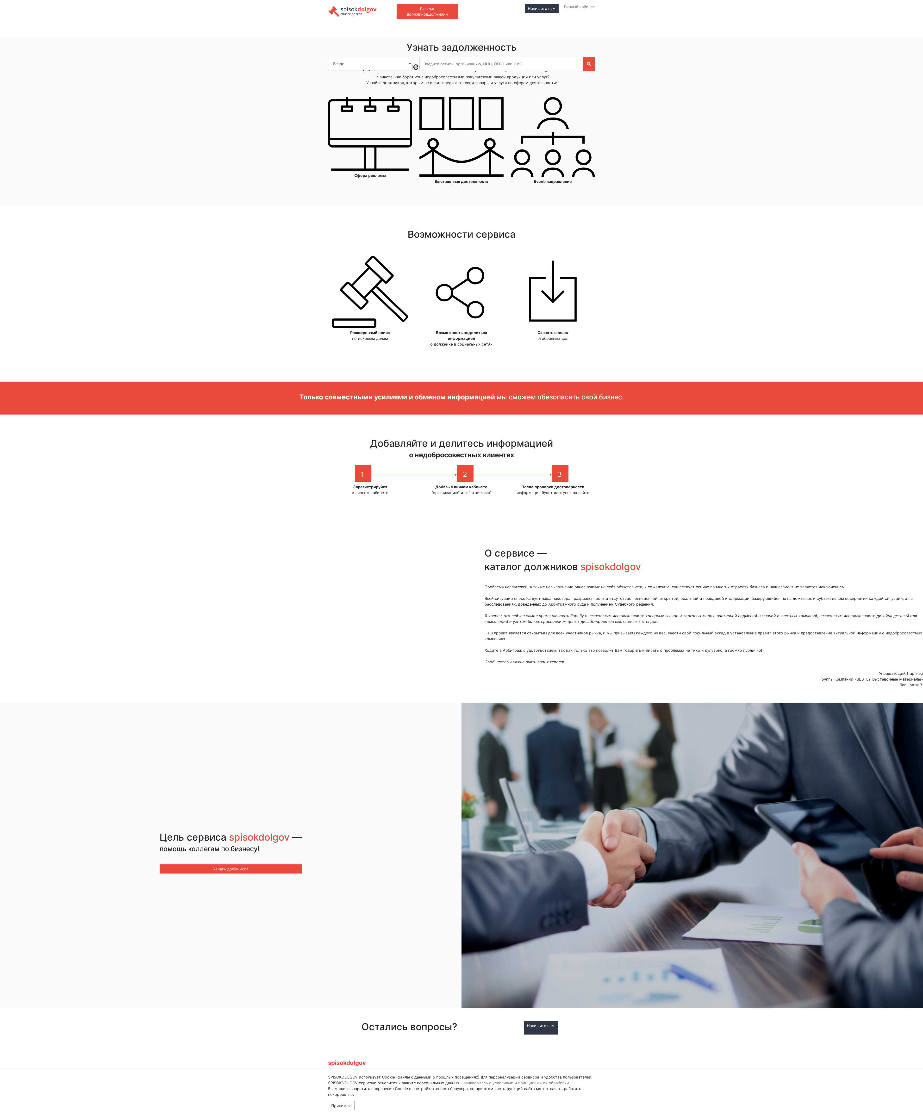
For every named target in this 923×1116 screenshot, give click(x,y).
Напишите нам (541, 8)
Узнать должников (231, 869)
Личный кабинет (579, 6)
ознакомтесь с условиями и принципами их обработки (516, 1082)
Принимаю (341, 1105)
